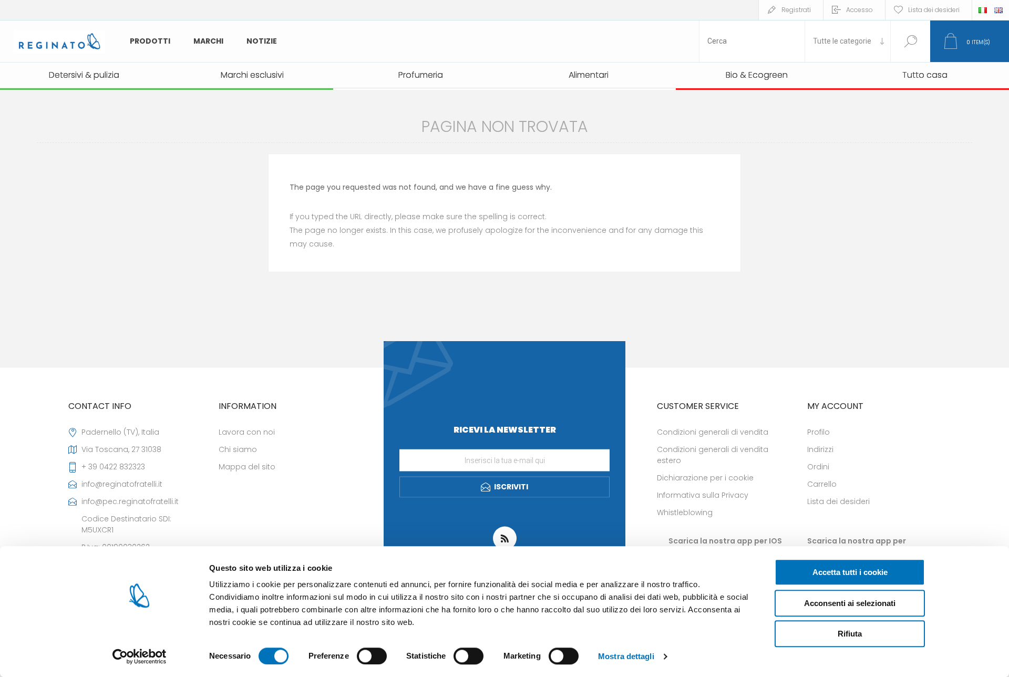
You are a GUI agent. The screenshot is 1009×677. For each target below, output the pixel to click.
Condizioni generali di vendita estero (712, 455)
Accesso (859, 9)
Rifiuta (850, 633)
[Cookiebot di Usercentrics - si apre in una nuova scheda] (140, 656)
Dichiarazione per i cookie (705, 478)
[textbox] (752, 41)
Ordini (818, 466)
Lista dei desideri (838, 501)
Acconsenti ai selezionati (849, 603)
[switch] (372, 656)
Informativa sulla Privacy (702, 495)
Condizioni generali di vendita (712, 432)
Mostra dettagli (626, 656)
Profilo (818, 432)
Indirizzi (820, 449)
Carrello (822, 484)
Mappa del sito (247, 466)
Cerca (910, 41)
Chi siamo (238, 449)
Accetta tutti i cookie (850, 572)
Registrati (796, 9)
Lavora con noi (247, 432)
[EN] (998, 10)
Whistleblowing (685, 512)
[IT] (983, 10)
